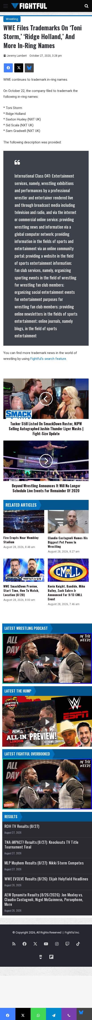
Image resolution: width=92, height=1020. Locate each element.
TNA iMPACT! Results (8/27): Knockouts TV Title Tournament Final (41, 844)
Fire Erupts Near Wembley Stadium (20, 539)
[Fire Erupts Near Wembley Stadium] (23, 521)
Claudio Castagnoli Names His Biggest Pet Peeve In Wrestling (68, 542)
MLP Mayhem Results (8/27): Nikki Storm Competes (44, 862)
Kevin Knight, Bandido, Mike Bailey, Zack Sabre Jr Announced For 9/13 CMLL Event (66, 592)
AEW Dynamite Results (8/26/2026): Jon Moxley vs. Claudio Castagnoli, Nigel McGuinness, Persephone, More (43, 899)
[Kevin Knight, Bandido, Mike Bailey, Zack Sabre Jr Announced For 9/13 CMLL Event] (68, 570)
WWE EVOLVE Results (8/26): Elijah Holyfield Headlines (46, 878)
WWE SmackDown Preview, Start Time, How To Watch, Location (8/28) (21, 590)
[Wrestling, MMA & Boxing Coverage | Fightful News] (29, 6)
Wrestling (12, 19)
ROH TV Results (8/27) (21, 826)
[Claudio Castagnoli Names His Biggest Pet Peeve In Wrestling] (68, 521)
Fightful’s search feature (48, 359)
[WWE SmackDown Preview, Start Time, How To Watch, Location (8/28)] (23, 570)
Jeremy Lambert (17, 55)
